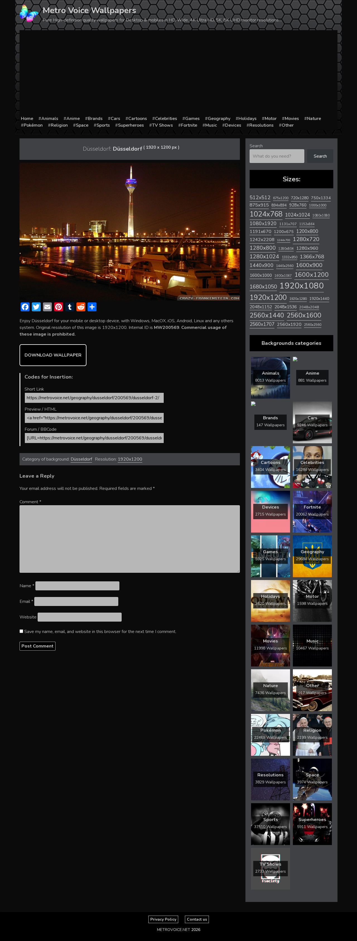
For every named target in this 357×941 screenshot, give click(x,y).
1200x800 (307, 231)
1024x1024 (297, 214)
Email (26, 601)
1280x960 (307, 248)
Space (82, 125)
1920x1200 (130, 459)
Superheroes (131, 125)
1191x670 (260, 231)
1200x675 (284, 231)
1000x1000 (317, 205)
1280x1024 (264, 256)
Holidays (247, 118)
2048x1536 (285, 307)
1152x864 (307, 224)
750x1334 (321, 198)
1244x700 (283, 240)
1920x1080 (301, 285)
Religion (59, 125)
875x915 (259, 205)
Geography (219, 118)
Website (28, 617)
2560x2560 (312, 325)
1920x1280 (298, 298)
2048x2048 (309, 307)
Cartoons (137, 118)
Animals (49, 118)
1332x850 (289, 257)
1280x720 (306, 239)
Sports (103, 125)
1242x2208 (262, 239)
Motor (271, 118)
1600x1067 (283, 276)
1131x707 (288, 224)
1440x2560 (284, 266)
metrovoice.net (173, 929)
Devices (233, 125)
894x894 (279, 205)
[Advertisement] (178, 73)
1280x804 (286, 249)
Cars (115, 118)
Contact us (197, 919)
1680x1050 (263, 286)
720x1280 (299, 198)
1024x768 (266, 214)
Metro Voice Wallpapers (89, 10)
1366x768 (312, 256)
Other (288, 125)
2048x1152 (261, 307)
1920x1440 (319, 298)
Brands (95, 118)
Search (256, 146)
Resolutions (261, 125)
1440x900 (262, 265)
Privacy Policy (163, 919)
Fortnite (189, 125)
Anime (73, 118)
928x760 (298, 205)
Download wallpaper (53, 355)
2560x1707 (262, 324)
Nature (314, 118)
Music (211, 125)
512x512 (260, 197)
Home (27, 118)
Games (192, 118)
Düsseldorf (81, 459)
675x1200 (280, 198)
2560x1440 (267, 315)
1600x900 (309, 265)
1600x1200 (311, 274)
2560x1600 (304, 315)
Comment (30, 502)
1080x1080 (321, 215)
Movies (292, 118)
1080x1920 (263, 223)
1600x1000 (261, 275)
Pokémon (33, 125)
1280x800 (263, 248)
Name (27, 586)
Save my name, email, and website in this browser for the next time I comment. (100, 632)
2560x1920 (289, 324)
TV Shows (162, 125)
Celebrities (166, 118)
